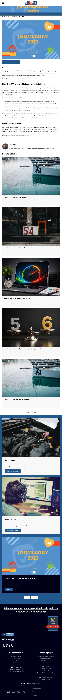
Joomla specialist (18, 148)
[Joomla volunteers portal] (23, 692)
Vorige (27, 412)
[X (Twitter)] (18, 692)
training (33, 612)
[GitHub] (13, 692)
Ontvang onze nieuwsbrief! (11, 62)
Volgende (34, 412)
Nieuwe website (13, 608)
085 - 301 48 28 (16, 667)
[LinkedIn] (8, 692)
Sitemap (34, 695)
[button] (3, 3)
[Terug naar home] (31, 3)
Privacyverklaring (36, 688)
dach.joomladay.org (22, 136)
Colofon (34, 692)
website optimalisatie (36, 608)
